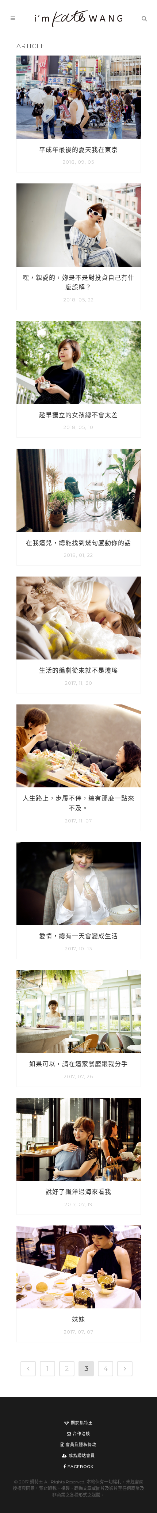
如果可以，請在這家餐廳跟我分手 (78, 1064)
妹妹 (78, 1319)
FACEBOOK (80, 1466)
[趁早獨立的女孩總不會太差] (78, 362)
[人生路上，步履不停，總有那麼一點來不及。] (78, 745)
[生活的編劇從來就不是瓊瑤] (78, 618)
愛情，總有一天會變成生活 (78, 936)
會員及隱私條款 (80, 1444)
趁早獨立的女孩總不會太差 (78, 415)
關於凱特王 (81, 1422)
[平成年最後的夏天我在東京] (78, 97)
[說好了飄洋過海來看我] (78, 1139)
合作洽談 (80, 1433)
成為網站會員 (81, 1455)
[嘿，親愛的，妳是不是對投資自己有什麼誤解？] (78, 224)
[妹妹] (78, 1266)
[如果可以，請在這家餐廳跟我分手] (78, 1011)
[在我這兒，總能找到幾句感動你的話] (78, 490)
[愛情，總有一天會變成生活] (78, 883)
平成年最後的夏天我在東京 (78, 149)
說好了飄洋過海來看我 (78, 1191)
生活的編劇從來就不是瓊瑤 (78, 670)
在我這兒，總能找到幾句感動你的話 (78, 543)
